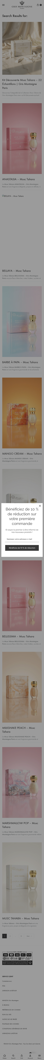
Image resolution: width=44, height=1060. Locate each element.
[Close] (40, 506)
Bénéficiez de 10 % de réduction (22, 548)
